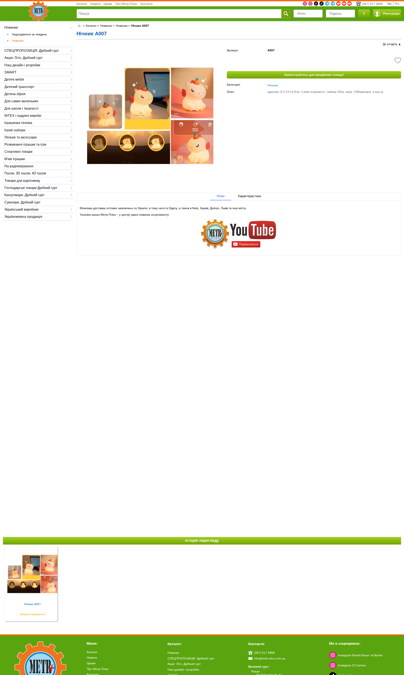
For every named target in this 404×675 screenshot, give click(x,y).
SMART (10, 72)
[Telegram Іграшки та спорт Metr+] (327, 3)
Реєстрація (391, 13)
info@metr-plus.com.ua (269, 658)
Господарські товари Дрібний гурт (30, 188)
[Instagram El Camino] (310, 3)
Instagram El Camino (352, 665)
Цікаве (108, 3)
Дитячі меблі (14, 79)
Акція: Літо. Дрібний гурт (23, 58)
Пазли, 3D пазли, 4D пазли (25, 173)
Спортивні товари (18, 151)
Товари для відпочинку (22, 180)
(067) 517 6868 (372, 3)
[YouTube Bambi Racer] (344, 3)
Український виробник (21, 209)
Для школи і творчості (21, 108)
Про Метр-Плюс (126, 3)
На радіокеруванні (18, 166)
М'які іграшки (14, 159)
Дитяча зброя (14, 94)
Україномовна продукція (23, 216)
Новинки (11, 27)
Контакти (146, 3)
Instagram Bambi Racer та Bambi (360, 655)
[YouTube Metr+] (338, 3)
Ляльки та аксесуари (20, 137)
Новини (95, 3)
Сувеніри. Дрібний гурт (22, 202)
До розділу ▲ (392, 44)
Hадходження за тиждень (29, 34)
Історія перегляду (202, 540)
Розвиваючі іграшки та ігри (25, 144)
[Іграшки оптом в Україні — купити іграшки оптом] (79, 26)
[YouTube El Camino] (349, 3)
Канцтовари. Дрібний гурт (24, 195)
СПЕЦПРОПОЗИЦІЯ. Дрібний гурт (31, 50)
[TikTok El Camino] (316, 3)
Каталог (82, 3)
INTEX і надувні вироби (22, 115)
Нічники (272, 85)
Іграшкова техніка (18, 123)
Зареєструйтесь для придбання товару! (314, 74)
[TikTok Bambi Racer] (321, 3)
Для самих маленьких (21, 101)
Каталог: (174, 644)
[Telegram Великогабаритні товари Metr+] (333, 3)
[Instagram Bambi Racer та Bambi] (305, 3)
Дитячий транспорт (19, 87)
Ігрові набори (14, 130)
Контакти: (256, 644)
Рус (397, 3)
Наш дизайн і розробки (22, 65)
